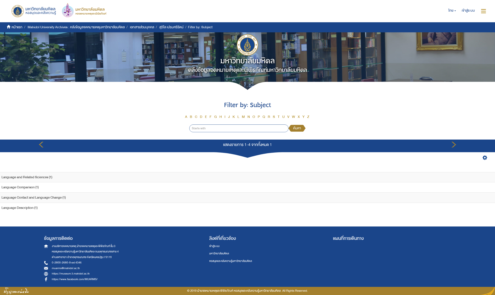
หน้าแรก (17, 27)
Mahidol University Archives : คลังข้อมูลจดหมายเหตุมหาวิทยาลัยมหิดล (76, 27)
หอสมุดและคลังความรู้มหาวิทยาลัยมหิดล (230, 261)
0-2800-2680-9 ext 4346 (67, 262)
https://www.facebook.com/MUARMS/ (75, 279)
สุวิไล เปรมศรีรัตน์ (171, 27)
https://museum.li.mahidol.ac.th (71, 273)
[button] (452, 10)
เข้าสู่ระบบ (214, 246)
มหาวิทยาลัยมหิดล (219, 253)
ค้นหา (297, 128)
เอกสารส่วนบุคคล (142, 27)
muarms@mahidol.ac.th (66, 268)
